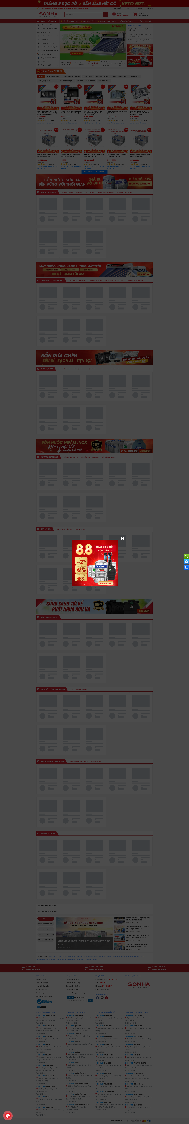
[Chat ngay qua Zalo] (186, 567)
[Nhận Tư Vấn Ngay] (186, 556)
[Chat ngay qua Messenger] (186, 561)
